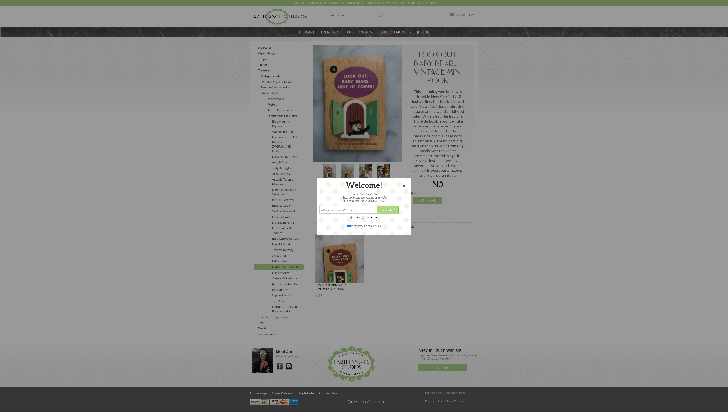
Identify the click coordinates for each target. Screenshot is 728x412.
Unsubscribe (371, 217)
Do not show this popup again (365, 226)
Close (404, 186)
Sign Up (357, 217)
